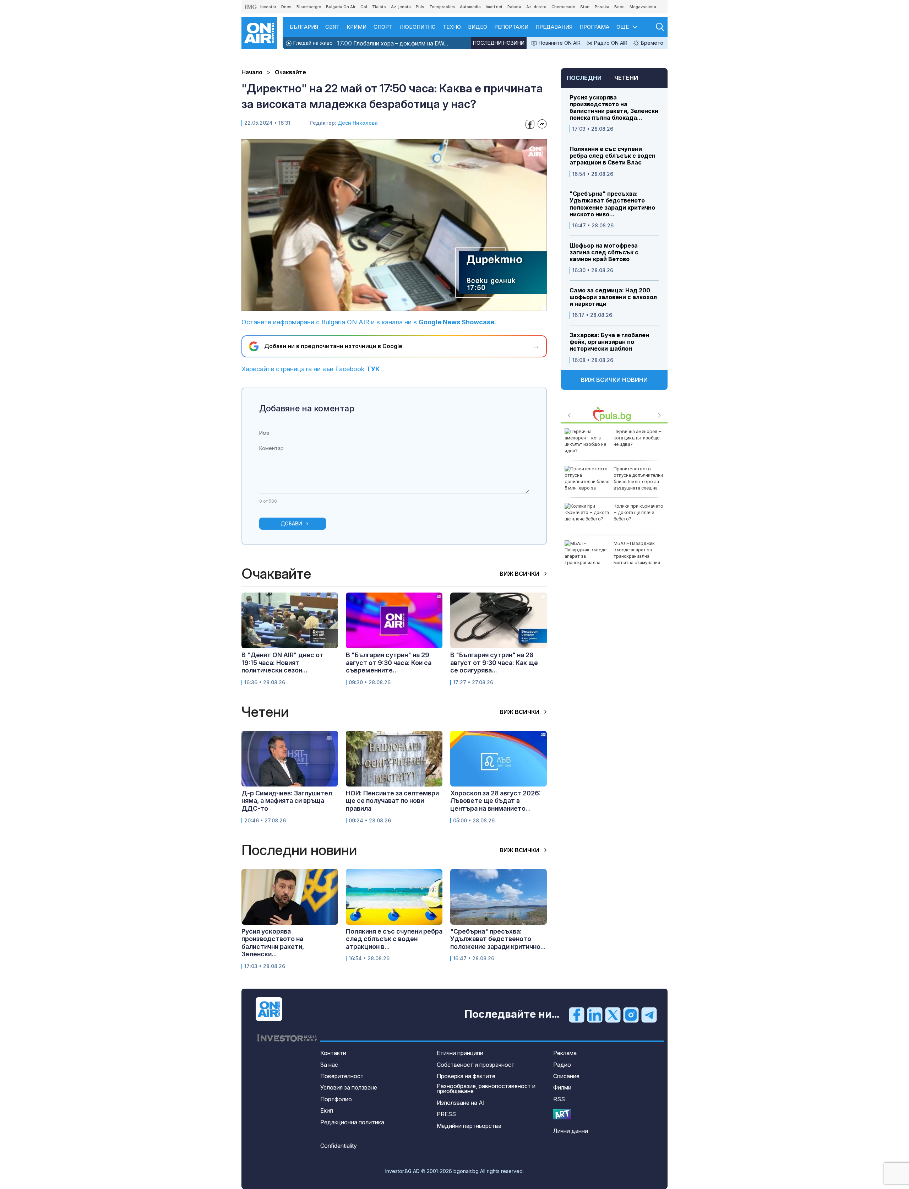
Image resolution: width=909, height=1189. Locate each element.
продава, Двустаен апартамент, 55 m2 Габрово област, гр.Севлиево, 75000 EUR (610, 444)
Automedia (470, 6)
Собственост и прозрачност (476, 1064)
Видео (477, 26)
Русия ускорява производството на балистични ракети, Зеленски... (272, 943)
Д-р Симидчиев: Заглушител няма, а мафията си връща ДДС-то (286, 800)
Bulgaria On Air (340, 6)
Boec (619, 6)
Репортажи (511, 26)
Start (585, 6)
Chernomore (563, 6)
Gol (363, 6)
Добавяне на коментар (306, 408)
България (304, 26)
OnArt (562, 1114)
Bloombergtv (308, 6)
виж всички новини (614, 379)
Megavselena (643, 6)
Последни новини (498, 43)
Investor (268, 6)
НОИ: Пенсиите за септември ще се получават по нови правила (392, 800)
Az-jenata (401, 6)
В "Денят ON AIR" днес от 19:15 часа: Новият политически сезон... (282, 662)
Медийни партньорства (469, 1125)
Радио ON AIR (610, 43)
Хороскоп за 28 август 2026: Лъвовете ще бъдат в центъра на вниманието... (495, 800)
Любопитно (417, 26)
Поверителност (342, 1076)
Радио (562, 1064)
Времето (651, 43)
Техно (452, 26)
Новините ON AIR (559, 43)
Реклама (565, 1052)
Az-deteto (536, 6)
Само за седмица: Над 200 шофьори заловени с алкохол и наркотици (613, 297)
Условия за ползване (348, 1087)
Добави (291, 523)
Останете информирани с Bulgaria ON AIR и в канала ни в (368, 322)
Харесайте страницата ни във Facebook (310, 369)
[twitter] (613, 1014)
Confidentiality (338, 1145)
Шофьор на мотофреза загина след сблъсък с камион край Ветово (604, 252)
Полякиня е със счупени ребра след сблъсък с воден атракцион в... (394, 939)
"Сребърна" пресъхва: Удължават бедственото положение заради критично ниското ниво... (612, 204)
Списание (566, 1076)
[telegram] (649, 1014)
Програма (594, 26)
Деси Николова (358, 123)
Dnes (286, 6)
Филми (562, 1087)
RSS (559, 1099)
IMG (251, 7)
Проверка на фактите (466, 1076)
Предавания (553, 26)
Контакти (333, 1052)
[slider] (378, 305)
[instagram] (631, 1014)
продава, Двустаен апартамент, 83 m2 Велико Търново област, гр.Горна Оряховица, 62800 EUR (610, 481)
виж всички (520, 573)
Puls (420, 6)
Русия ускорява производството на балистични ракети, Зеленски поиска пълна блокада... (614, 107)
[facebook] (576, 1014)
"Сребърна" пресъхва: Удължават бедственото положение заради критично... (498, 939)
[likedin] (595, 1014)
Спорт (383, 26)
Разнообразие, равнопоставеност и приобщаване (486, 1088)
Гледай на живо (312, 43)
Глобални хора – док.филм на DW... (392, 43)
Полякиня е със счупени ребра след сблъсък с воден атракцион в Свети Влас (612, 156)
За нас (329, 1064)
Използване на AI (461, 1102)
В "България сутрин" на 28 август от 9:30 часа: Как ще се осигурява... (494, 662)
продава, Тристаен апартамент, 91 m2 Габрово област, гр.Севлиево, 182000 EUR (611, 556)
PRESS (446, 1114)
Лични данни (570, 1130)
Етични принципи (460, 1052)
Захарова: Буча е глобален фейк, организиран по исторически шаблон (609, 342)
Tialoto (379, 6)
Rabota (514, 6)
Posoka (602, 6)
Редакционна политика (352, 1122)
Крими (356, 26)
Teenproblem (442, 6)
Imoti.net (494, 6)
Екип (326, 1110)
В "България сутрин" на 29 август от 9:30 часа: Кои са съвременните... (388, 662)
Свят (332, 26)
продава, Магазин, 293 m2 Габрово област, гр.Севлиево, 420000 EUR (638, 515)
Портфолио (336, 1099)
